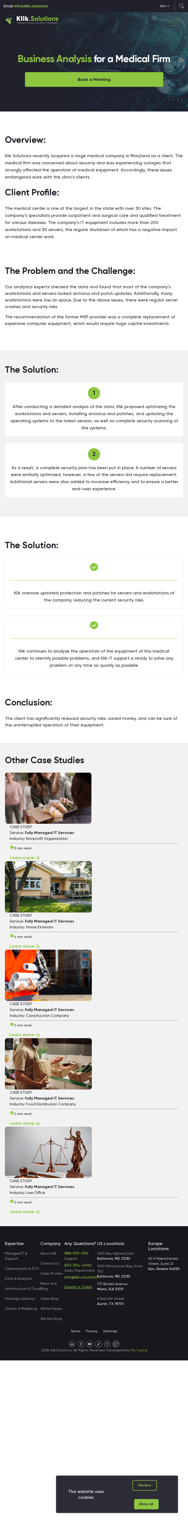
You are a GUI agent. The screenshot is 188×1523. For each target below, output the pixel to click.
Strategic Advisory (20, 1299)
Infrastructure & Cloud (22, 1288)
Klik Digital (138, 1350)
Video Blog (49, 1299)
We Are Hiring (51, 1319)
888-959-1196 (76, 1253)
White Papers (51, 1309)
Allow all (146, 1504)
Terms (75, 1331)
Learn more (22, 857)
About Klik (48, 1253)
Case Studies (51, 1273)
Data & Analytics (18, 1278)
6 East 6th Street (111, 1301)
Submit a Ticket (78, 1287)
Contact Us (49, 1263)
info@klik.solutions (31, 6)
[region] (117, 1494)
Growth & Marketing (21, 1309)
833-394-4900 (78, 1265)
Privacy (91, 1331)
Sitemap (110, 1331)
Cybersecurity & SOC (22, 1268)
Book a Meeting (94, 79)
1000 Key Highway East (115, 1255)
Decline (144, 1485)
